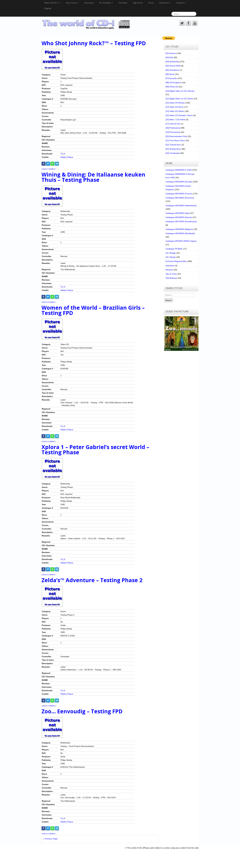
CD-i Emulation (105, 2)
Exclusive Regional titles (176, 261)
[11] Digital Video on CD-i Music (179, 98)
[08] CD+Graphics (173, 82)
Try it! (62, 154)
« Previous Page (50, 839)
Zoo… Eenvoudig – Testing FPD (82, 711)
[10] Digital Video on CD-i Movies (180, 91)
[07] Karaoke (171, 78)
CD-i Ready (171, 257)
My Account (164, 2)
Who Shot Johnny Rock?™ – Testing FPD (94, 43)
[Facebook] (43, 164)
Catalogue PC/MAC (174, 249)
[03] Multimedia (172, 61)
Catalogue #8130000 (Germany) (180, 198)
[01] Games (171, 53)
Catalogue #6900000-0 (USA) (179, 170)
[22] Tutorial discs (173, 145)
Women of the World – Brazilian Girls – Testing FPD (93, 310)
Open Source (71, 2)
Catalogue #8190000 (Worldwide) (180, 233)
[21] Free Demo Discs (175, 140)
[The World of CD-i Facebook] (188, 23)
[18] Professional (173, 128)
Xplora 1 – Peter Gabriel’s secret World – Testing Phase (95, 449)
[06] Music (170, 74)
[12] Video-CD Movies (175, 103)
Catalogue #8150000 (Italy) (178, 213)
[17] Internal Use (173, 124)
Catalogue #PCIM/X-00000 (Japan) (181, 241)
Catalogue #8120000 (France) (179, 193)
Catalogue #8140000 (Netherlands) (181, 205)
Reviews (169, 270)
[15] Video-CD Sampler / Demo (179, 115)
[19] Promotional (173, 132)
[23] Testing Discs (173, 149)
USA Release (171, 278)
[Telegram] (57, 164)
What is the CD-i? (51, 2)
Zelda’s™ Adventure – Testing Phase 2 (92, 580)
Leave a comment (49, 169)
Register (47, 8)
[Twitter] (48, 164)
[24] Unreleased (173, 153)
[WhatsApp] (52, 164)
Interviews (170, 265)
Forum (151, 2)
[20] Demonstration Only (176, 136)
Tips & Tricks (171, 274)
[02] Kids (169, 57)
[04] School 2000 (173, 66)
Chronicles (123, 2)
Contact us (180, 2)
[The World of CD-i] (86, 24)
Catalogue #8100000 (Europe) (179, 182)
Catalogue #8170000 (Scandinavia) (181, 221)
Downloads (89, 2)
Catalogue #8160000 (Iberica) (179, 217)
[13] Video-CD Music (175, 107)
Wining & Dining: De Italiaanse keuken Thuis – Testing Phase (93, 177)
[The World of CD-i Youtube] (195, 23)
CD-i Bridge (171, 253)
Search (168, 300)
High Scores (138, 2)
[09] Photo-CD (172, 87)
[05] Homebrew (172, 70)
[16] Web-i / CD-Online (175, 119)
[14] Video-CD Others (175, 111)
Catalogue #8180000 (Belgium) (179, 229)
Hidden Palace (66, 157)
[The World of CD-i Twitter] (182, 23)
